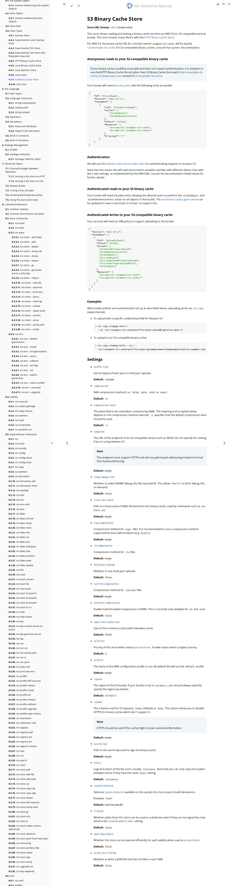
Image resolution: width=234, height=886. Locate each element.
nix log (16, 638)
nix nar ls (17, 657)
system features (114, 792)
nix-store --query (25, 296)
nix (13, 438)
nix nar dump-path (22, 652)
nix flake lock (19, 541)
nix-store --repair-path (28, 310)
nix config (17, 452)
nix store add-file (21, 774)
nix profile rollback (22, 704)
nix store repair (21, 852)
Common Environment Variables (24, 213)
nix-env (16, 334)
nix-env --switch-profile (28, 382)
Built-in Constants (17, 135)
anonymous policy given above (179, 199)
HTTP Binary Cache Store (25, 60)
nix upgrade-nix (21, 866)
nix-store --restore (26, 315)
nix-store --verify (25, 329)
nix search (18, 760)
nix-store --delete (25, 246)
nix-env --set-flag (25, 365)
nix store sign (20, 857)
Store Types (13, 30)
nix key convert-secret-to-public (26, 628)
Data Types (13, 93)
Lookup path (18, 107)
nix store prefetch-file (24, 847)
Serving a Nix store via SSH (26, 181)
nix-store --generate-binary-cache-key (27, 271)
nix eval (16, 509)
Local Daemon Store (22, 70)
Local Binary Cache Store (25, 65)
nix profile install (21, 690)
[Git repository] (224, 4)
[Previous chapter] (67, 443)
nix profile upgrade (23, 708)
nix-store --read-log (27, 301)
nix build (16, 443)
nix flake (17, 513)
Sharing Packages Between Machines (21, 170)
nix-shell (16, 227)
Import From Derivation (24, 130)
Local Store (18, 74)
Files (10, 875)
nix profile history (22, 685)
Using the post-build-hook (21, 199)
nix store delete (21, 797)
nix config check (20, 457)
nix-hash (16, 420)
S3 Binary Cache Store (23, 79)
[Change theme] (71, 6)
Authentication (98, 157)
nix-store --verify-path (28, 324)
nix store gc (18, 811)
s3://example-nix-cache (101, 47)
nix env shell (19, 504)
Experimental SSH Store (24, 48)
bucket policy (123, 85)
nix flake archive (21, 518)
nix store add (19, 769)
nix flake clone (20, 527)
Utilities (11, 396)
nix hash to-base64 (22, 602)
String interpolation (22, 102)
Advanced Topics (12, 163)
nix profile (18, 676)
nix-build (17, 223)
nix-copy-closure (20, 410)
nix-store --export (25, 260)
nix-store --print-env (27, 291)
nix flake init (19, 537)
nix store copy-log (22, 788)
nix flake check (20, 523)
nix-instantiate (19, 424)
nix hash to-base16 (22, 593)
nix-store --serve (25, 320)
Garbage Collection (17, 154)
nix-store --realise (26, 305)
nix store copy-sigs (22, 793)
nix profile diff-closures (25, 680)
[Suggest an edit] (229, 4)
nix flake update (21, 565)
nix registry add (21, 732)
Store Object (14, 13)
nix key (16, 621)
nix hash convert (21, 579)
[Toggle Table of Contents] (64, 6)
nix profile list (20, 694)
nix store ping (20, 843)
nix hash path (20, 588)
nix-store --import (25, 277)
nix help (17, 611)
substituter (144, 647)
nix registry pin (20, 741)
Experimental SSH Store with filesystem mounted (27, 54)
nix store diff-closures (24, 802)
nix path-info (19, 666)
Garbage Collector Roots (25, 159)
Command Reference (14, 204)
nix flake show (20, 560)
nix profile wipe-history (25, 713)
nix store (17, 764)
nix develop (18, 490)
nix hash (17, 574)
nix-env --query (24, 356)
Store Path (13, 26)
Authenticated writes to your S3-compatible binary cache (130, 215)
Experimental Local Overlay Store (26, 42)
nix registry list (20, 736)
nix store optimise (22, 833)
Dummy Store (19, 35)
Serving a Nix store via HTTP (27, 176)
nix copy (16, 466)
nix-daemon (18, 415)
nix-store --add (24, 241)
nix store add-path (22, 779)
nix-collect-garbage (22, 406)
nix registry (18, 727)
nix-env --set (22, 370)
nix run (16, 755)
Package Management (15, 145)
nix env (16, 499)
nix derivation (19, 476)
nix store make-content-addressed (25, 827)
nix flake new (19, 551)
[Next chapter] (224, 443)
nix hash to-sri (20, 607)
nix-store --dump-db (27, 251)
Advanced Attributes (23, 126)
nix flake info (19, 532)
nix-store (16, 232)
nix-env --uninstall (26, 387)
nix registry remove (23, 746)
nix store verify (20, 861)
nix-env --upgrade (26, 392)
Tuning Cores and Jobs (19, 190)
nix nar (16, 643)
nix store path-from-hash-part (28, 838)
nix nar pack (19, 662)
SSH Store (18, 84)
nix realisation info (22, 722)
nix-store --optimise (27, 287)
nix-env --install (24, 346)
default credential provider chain (125, 163)
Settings (95, 359)
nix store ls (18, 821)
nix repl (16, 750)
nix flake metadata (22, 546)
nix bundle (17, 448)
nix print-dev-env (22, 671)
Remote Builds (15, 185)
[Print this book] (218, 4)
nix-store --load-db (26, 282)
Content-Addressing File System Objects (29, 7)
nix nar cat (18, 648)
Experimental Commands (21, 434)
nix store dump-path (23, 807)
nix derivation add (22, 481)
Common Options (16, 209)
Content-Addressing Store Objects (26, 20)
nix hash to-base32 (22, 597)
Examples (94, 301)
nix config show (20, 462)
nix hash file (19, 583)
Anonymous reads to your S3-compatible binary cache (127, 59)
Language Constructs (18, 98)
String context (19, 112)
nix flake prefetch (22, 555)
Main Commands (16, 218)
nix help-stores (20, 616)
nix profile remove (22, 699)
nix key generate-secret (25, 634)
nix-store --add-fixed (27, 237)
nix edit (16, 495)
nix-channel (18, 401)
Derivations (13, 121)
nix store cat (19, 783)
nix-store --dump (25, 255)
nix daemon (18, 471)
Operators (13, 116)
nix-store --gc (23, 265)
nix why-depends (22, 871)
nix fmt (16, 569)
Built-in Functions (17, 140)
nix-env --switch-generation (25, 376)
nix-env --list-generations (29, 351)
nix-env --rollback (25, 360)
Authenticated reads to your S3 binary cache (120, 189)
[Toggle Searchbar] (78, 6)
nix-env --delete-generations (25, 340)
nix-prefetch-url (20, 429)
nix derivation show (23, 485)
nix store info (19, 816)
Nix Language (10, 88)
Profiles (11, 149)
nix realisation (20, 718)
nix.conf (16, 880)
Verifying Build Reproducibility (23, 195)
